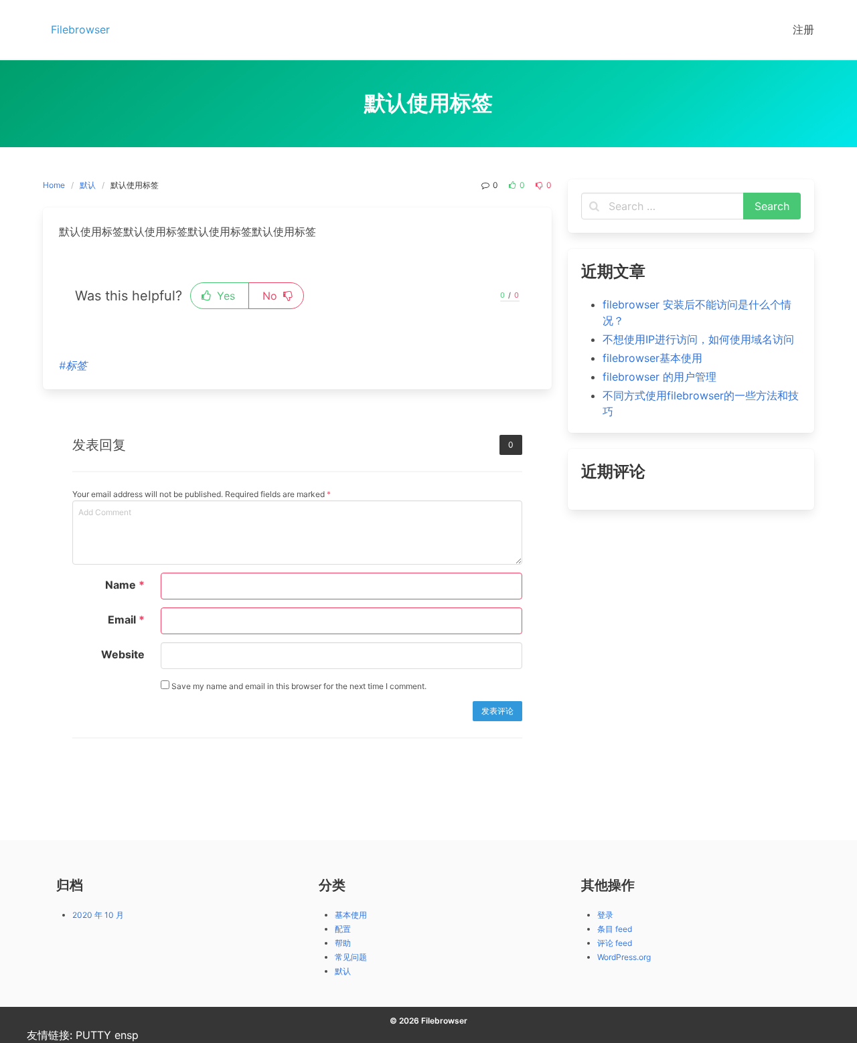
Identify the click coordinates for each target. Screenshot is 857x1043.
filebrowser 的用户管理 (659, 376)
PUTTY (93, 1035)
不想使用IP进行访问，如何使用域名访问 (698, 339)
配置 (343, 929)
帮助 (343, 943)
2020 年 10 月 (98, 915)
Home (54, 185)
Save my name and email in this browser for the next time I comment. (297, 686)
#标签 (73, 365)
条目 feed (614, 929)
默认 (88, 185)
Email (126, 619)
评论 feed (614, 943)
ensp (126, 1035)
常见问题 (351, 957)
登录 (605, 915)
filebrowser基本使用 (652, 358)
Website (123, 654)
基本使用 (351, 915)
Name (125, 584)
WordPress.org (624, 957)
